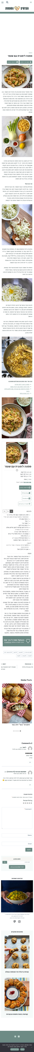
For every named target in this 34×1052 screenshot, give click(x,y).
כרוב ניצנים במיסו (24, 393)
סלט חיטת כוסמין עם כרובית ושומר (19, 387)
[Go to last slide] (29, 706)
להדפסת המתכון (12, 62)
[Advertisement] (17, 31)
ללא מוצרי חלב (8, 652)
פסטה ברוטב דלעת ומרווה (22, 384)
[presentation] (17, 703)
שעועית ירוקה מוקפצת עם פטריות (8, 666)
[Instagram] (18, 1036)
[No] (32, 1047)
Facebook (25, 498)
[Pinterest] (15, 1036)
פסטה (29, 655)
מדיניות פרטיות (14, 1049)
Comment (28, 809)
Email (30, 844)
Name (30, 835)
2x (8, 511)
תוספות (30, 52)
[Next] (4, 706)
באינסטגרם (7, 642)
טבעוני (20, 652)
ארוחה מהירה (27, 652)
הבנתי (22, 1049)
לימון (15, 652)
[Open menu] (2, 2)
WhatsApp (25, 493)
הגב (30, 762)
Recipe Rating (27, 800)
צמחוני (24, 655)
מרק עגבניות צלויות (27, 665)
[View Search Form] (7, 2)
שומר (18, 655)
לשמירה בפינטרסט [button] (24, 504)
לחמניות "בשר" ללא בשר (21, 725)
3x (4, 511)
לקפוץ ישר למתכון (25, 62)
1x (11, 511)
